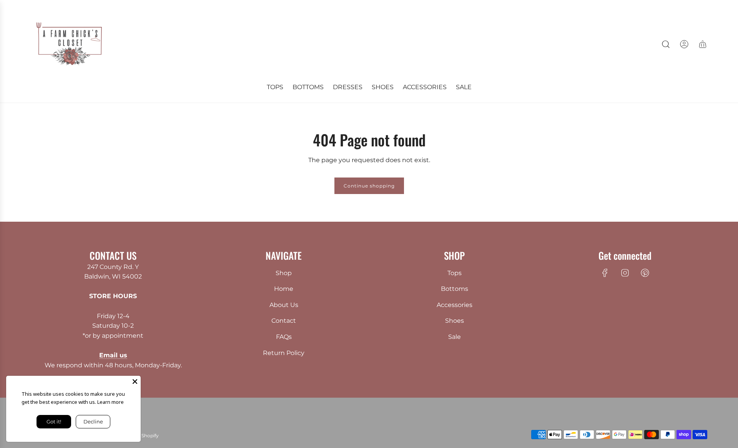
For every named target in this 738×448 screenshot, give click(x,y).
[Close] (135, 381)
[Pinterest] (645, 273)
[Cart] (702, 44)
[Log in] (684, 44)
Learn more (110, 401)
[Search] (666, 44)
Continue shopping (369, 186)
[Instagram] (625, 273)
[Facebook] (605, 273)
